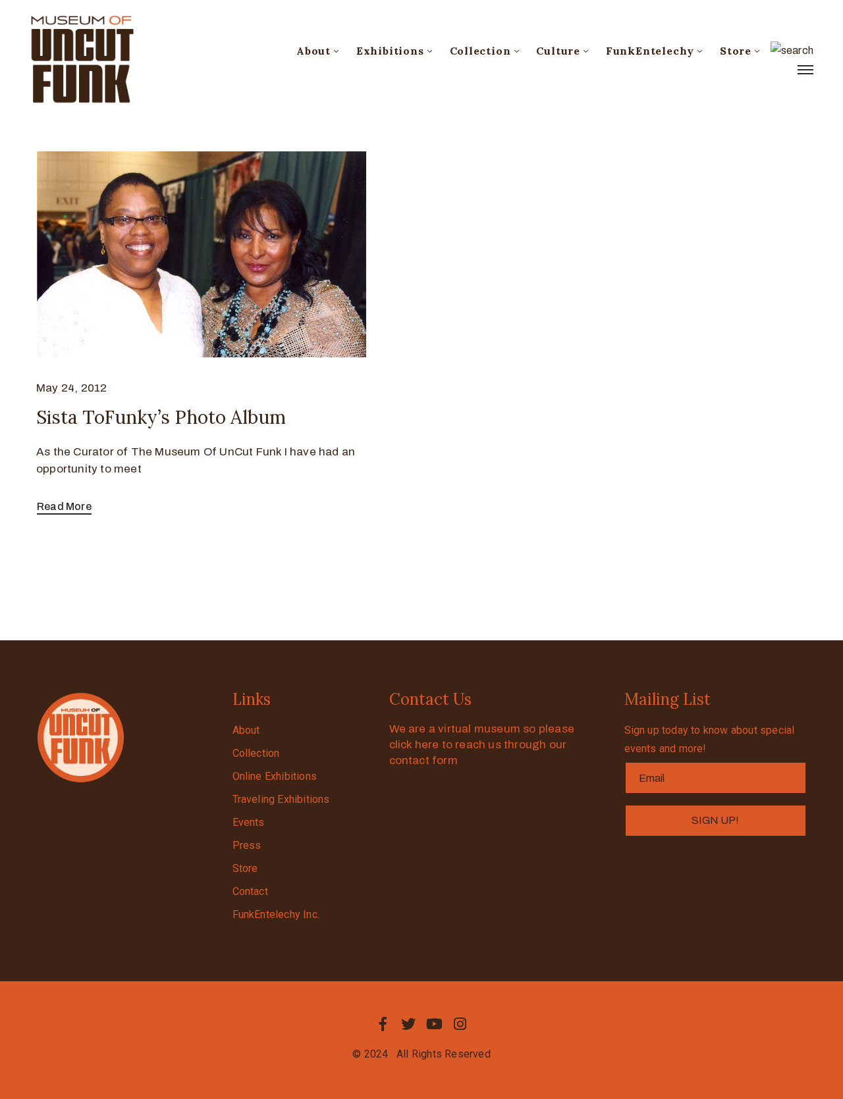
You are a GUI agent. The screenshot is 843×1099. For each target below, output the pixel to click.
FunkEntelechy (650, 50)
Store (735, 50)
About (313, 50)
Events (248, 822)
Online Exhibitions (274, 776)
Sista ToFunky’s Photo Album (161, 417)
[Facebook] (382, 1024)
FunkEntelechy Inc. (276, 914)
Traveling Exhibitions (281, 799)
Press (246, 845)
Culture (558, 50)
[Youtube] (435, 1024)
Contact (250, 891)
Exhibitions (390, 50)
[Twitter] (408, 1024)
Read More (64, 506)
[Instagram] (460, 1024)
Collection (480, 50)
